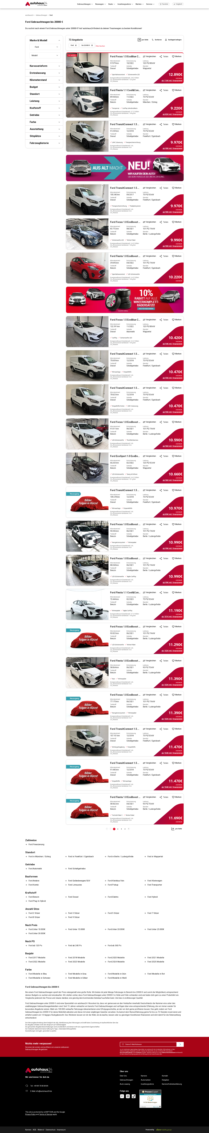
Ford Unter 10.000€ (37, 929)
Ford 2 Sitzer (34, 913)
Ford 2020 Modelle (116, 957)
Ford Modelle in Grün (117, 974)
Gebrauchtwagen (126, 1080)
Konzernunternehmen (126, 1052)
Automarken (146, 1080)
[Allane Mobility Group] (164, 1130)
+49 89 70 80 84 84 (41, 1086)
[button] (44, 40)
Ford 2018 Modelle (76, 957)
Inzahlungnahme (147, 1084)
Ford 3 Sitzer (74, 913)
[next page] (128, 829)
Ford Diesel (73, 897)
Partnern (138, 1052)
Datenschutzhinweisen (168, 1052)
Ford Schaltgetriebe (77, 868)
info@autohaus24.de (44, 1091)
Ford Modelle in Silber (78, 978)
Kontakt (165, 1076)
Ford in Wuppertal (155, 856)
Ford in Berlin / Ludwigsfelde (120, 856)
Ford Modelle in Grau (77, 974)
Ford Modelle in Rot (156, 974)
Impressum (61, 1130)
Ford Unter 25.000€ (155, 929)
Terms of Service (45, 1114)
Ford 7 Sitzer (153, 913)
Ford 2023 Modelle (76, 962)
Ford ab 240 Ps (75, 945)
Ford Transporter (154, 885)
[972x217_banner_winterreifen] (125, 300)
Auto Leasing (125, 1084)
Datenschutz (51, 1130)
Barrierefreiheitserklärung (172, 1084)
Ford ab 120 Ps (35, 945)
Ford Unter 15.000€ (76, 929)
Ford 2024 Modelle (116, 962)
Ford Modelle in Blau (38, 974)
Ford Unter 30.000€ (37, 933)
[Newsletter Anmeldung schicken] (180, 1044)
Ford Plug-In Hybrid (37, 901)
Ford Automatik (35, 868)
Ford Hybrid (152, 897)
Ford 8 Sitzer (34, 917)
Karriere (144, 1076)
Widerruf (41, 1130)
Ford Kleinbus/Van (116, 881)
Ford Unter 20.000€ (116, 929)
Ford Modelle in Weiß (117, 978)
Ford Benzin (34, 897)
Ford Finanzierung (36, 844)
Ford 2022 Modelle (37, 962)
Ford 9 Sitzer (74, 917)
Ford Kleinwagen (154, 881)
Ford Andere (34, 881)
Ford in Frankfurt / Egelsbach (81, 856)
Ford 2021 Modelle (155, 957)
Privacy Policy (30, 1114)
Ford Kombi (34, 885)
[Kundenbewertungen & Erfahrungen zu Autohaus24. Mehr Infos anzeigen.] (150, 1099)
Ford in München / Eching (40, 856)
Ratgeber (165, 1080)
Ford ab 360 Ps (114, 945)
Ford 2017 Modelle (37, 957)
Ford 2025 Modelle (155, 962)
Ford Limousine (75, 885)
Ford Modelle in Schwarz (39, 978)
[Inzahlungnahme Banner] (125, 168)
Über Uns (123, 1076)
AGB (34, 1130)
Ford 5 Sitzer (113, 913)
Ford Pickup (113, 885)
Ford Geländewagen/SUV (79, 881)
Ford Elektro (113, 897)
